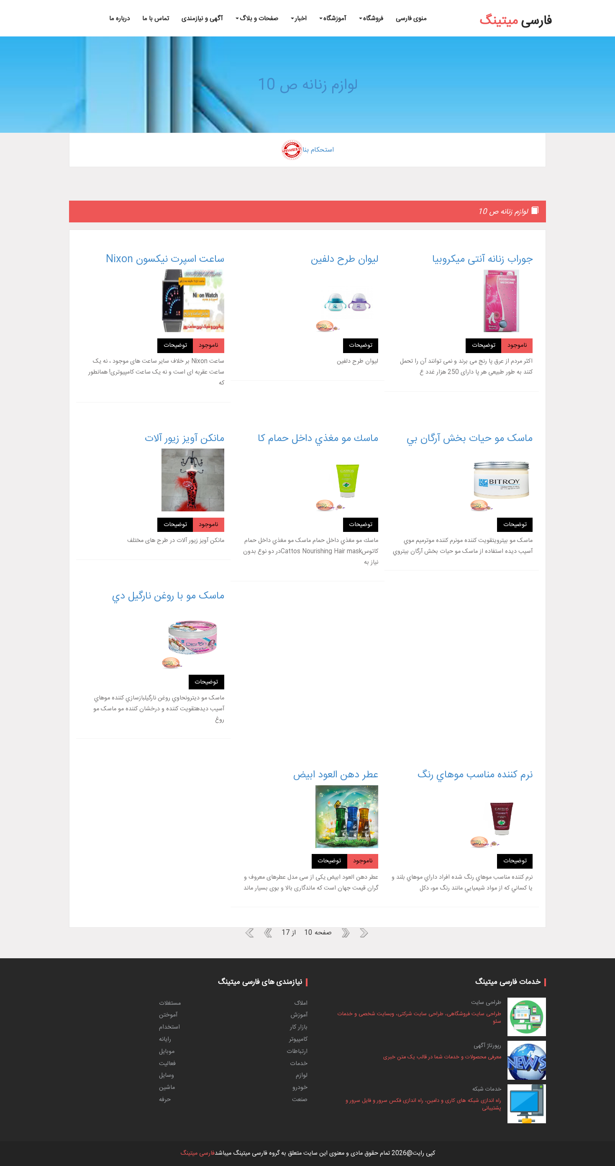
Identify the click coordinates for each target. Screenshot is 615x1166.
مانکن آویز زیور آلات (184, 439)
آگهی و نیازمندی (202, 18)
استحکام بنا (318, 150)
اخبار (301, 18)
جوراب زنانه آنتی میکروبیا (482, 259)
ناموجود (517, 346)
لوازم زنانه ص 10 (308, 85)
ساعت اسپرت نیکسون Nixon (165, 259)
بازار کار (299, 1027)
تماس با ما (155, 18)
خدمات (299, 1064)
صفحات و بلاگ (259, 18)
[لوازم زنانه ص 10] (582, 1)
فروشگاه (373, 18)
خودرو (300, 1088)
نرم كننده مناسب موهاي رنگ (475, 775)
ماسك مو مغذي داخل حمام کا (318, 439)
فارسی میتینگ (197, 1153)
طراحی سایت (486, 1002)
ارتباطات (297, 1052)
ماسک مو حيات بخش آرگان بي (470, 439)
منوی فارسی (411, 18)
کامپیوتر (298, 1039)
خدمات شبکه (486, 1089)
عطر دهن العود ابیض (335, 775)
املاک (301, 1003)
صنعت (300, 1100)
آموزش (299, 1015)
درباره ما (119, 18)
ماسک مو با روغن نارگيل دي (168, 596)
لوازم (302, 1076)
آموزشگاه (334, 18)
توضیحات (483, 346)
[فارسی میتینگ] (516, 8)
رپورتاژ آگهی (487, 1045)
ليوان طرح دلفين (344, 259)
